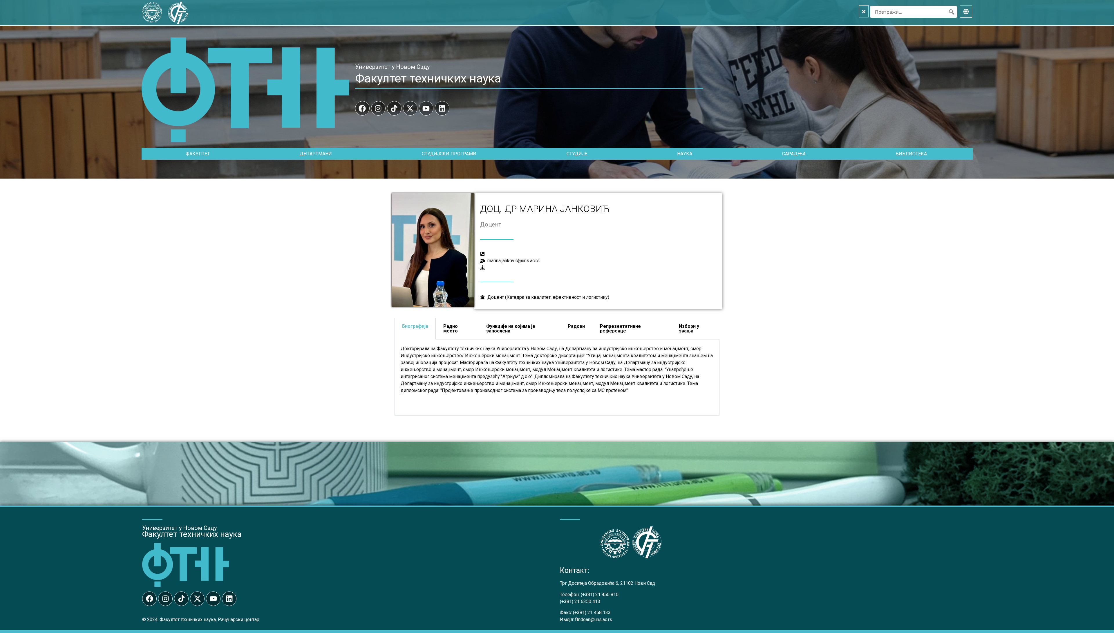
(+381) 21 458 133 (592, 612)
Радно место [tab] (450, 328)
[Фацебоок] (362, 108)
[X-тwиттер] (410, 108)
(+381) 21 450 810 (600, 594)
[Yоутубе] (426, 108)
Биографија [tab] (415, 326)
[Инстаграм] (378, 108)
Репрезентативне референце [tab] (620, 328)
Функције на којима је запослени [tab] (510, 328)
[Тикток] (394, 108)
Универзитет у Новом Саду (392, 66)
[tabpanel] (557, 377)
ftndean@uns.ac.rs (593, 619)
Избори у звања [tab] (689, 328)
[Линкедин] (442, 108)
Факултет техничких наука (428, 78)
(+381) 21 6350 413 (580, 601)
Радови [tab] (576, 326)
